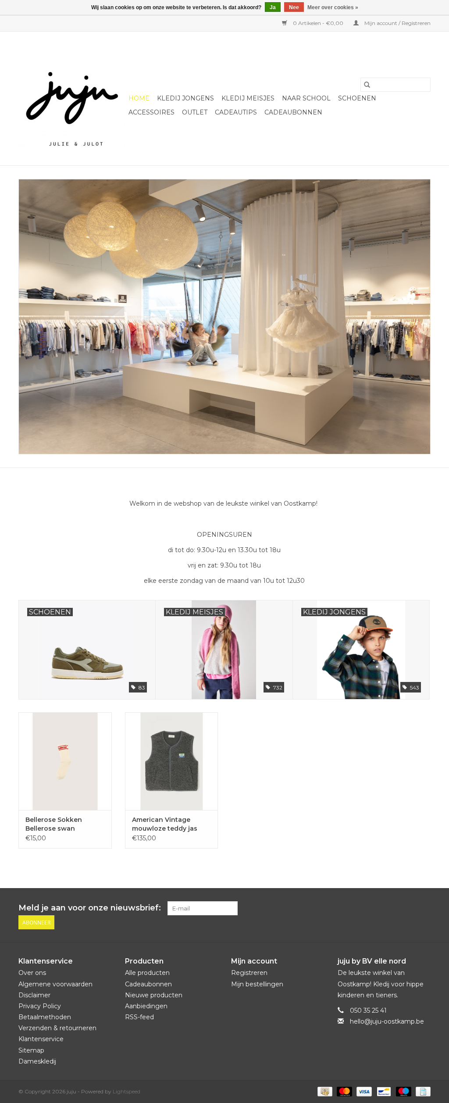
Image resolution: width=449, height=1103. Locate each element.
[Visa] (363, 1091)
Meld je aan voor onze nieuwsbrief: (89, 908)
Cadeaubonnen (293, 112)
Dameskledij (37, 1061)
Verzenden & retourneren (57, 1028)
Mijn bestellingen (257, 984)
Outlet (194, 112)
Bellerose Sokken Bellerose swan (53, 824)
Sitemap (31, 1050)
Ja (273, 7)
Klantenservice (41, 1039)
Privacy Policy (39, 1006)
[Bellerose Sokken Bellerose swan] (65, 761)
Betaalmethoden (44, 1017)
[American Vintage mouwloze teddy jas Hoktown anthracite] (171, 761)
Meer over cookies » (332, 7)
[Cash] (324, 1091)
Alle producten (147, 973)
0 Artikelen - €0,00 (318, 23)
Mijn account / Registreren (397, 23)
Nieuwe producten (153, 995)
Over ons (32, 973)
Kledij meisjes (247, 98)
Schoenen (357, 98)
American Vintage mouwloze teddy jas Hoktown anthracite (165, 824)
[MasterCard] (343, 1091)
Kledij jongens (185, 98)
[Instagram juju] (424, 908)
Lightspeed (126, 1091)
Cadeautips (236, 112)
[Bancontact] (382, 1091)
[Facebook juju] (408, 908)
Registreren (249, 973)
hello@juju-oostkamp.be (387, 1021)
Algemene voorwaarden (55, 984)
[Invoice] (422, 1091)
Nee (294, 7)
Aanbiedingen (146, 1006)
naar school (306, 98)
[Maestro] (403, 1091)
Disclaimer (34, 995)
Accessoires (151, 112)
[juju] (72, 98)
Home (139, 98)
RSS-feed (139, 1017)
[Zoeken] (367, 85)
